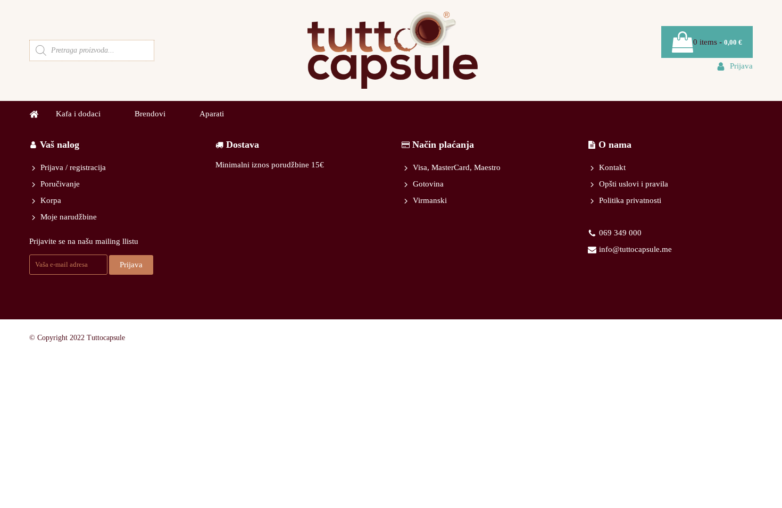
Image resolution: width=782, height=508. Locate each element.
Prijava (131, 264)
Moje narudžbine (68, 217)
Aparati (211, 113)
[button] (734, 66)
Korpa (50, 200)
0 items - (717, 42)
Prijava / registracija (73, 167)
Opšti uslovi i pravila (633, 184)
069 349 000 (620, 232)
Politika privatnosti (630, 200)
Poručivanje (60, 184)
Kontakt (612, 167)
